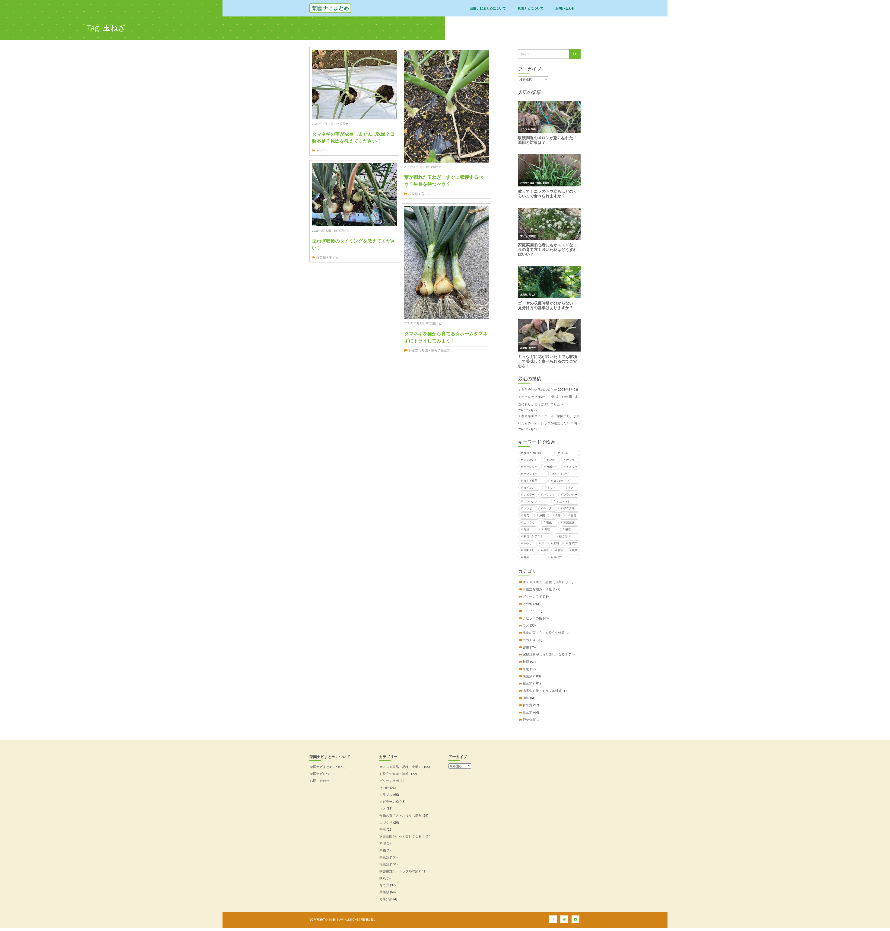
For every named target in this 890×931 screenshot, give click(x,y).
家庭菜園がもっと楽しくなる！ (545, 654)
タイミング (562, 474)
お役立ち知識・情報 (423, 350)
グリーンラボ (532, 596)
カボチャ (551, 467)
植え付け (564, 536)
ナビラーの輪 (532, 618)
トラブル (529, 611)
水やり (528, 543)
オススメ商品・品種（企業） (544, 582)
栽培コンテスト (533, 536)
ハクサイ (549, 494)
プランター (570, 494)
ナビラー (529, 494)
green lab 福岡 (533, 453)
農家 (560, 550)
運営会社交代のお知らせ (539, 389)
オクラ (570, 460)
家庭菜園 (569, 522)
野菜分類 (529, 719)
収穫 (557, 515)
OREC (564, 453)
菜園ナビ (529, 550)
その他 (527, 603)
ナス (571, 487)
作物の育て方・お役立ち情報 (544, 632)
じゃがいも (530, 460)
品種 (573, 515)
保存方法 (569, 508)
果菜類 (527, 676)
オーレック (530, 467)
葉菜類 (527, 712)
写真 (526, 515)
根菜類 (321, 257)
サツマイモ (530, 474)
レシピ (528, 508)
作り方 (548, 508)
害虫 (549, 522)
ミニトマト (563, 501)
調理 (546, 550)
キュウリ (571, 467)
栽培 (568, 529)
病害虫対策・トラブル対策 (542, 690)
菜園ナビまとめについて (488, 8)
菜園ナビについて (531, 8)
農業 (575, 550)
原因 (542, 515)
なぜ (552, 460)
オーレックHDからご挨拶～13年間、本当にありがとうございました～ (548, 400)
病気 (526, 698)
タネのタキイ (561, 481)
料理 (547, 529)
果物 (526, 669)
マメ (526, 625)
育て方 (334, 257)
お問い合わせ (565, 8)
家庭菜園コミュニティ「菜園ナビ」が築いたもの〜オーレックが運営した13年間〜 (549, 419)
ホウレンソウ (532, 501)
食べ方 (557, 557)
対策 (526, 529)
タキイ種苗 (530, 481)
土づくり (322, 150)
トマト (551, 487)
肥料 (556, 543)
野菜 (526, 557)
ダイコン (529, 487)
